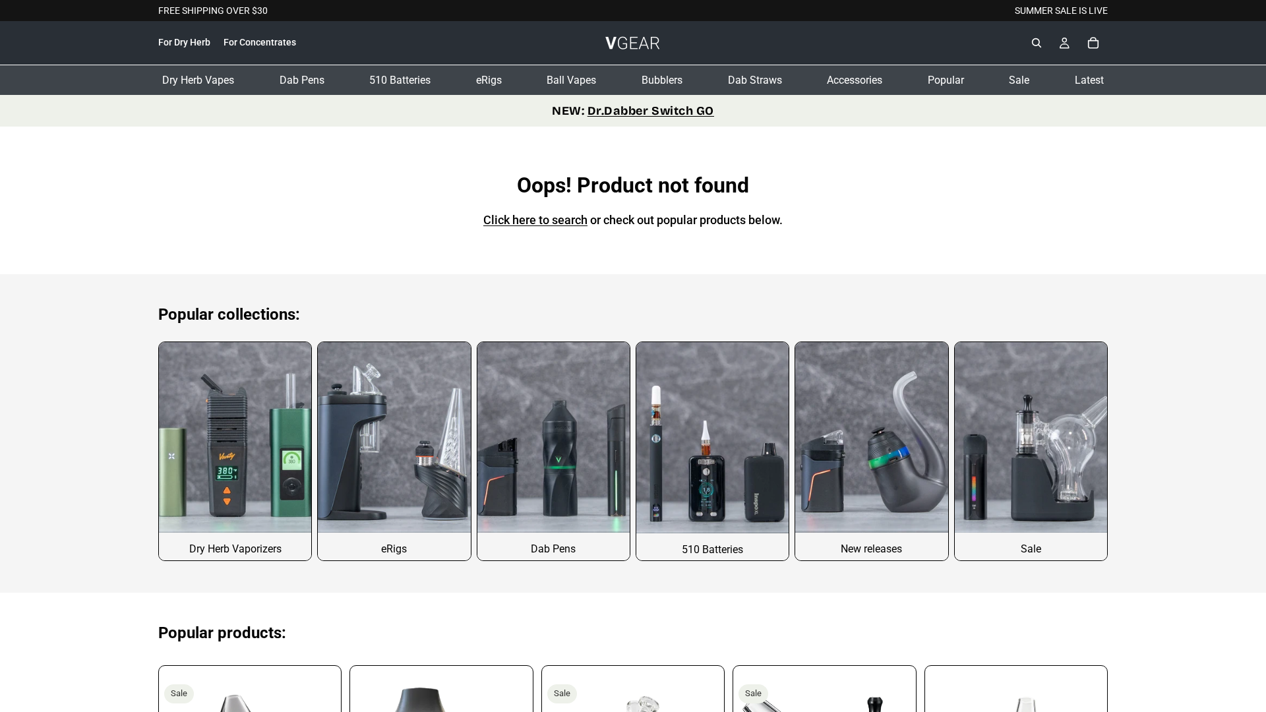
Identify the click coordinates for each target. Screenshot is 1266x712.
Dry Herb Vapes (198, 80)
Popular (946, 80)
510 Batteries (400, 80)
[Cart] (1093, 43)
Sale (1019, 80)
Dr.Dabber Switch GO (651, 111)
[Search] (1036, 43)
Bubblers (662, 80)
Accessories (854, 80)
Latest (1089, 80)
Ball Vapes (571, 80)
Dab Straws (755, 80)
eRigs (489, 80)
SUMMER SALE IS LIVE (1061, 10)
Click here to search (535, 220)
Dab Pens (302, 80)
